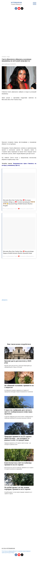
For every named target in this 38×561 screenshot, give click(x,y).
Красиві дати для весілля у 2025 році (17, 362)
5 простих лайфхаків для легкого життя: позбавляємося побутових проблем (18, 412)
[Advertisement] (19, 32)
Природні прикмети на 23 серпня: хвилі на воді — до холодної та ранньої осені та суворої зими (18, 438)
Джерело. (5, 300)
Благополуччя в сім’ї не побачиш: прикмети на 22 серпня (18, 464)
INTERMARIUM (16, 3)
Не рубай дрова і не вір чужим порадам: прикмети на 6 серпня (17, 488)
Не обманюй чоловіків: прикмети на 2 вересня (19, 386)
